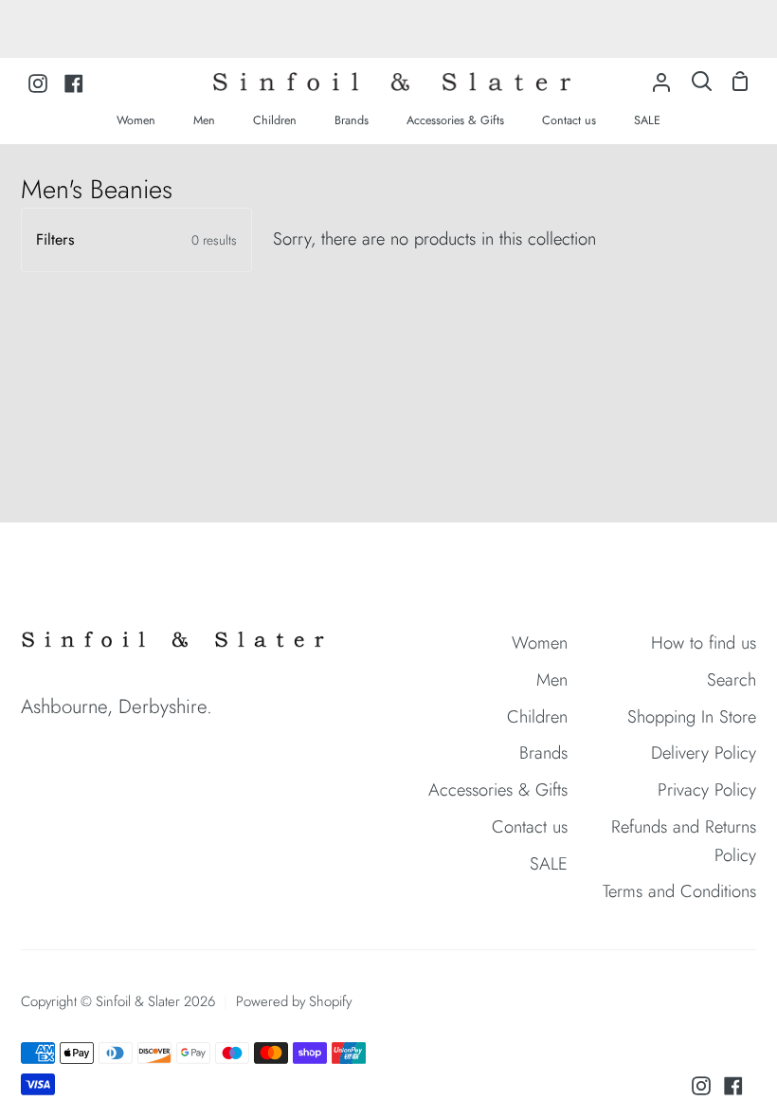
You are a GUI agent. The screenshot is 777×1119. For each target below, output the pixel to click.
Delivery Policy (703, 752)
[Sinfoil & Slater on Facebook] (733, 1085)
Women (540, 642)
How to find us (703, 642)
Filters (136, 239)
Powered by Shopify (294, 1001)
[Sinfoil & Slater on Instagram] (701, 1085)
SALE (549, 863)
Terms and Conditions (679, 891)
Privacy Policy (707, 789)
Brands (543, 752)
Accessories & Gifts (498, 789)
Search (731, 679)
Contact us (530, 826)
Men (552, 679)
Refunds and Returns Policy (683, 840)
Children (537, 716)
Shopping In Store (691, 716)
